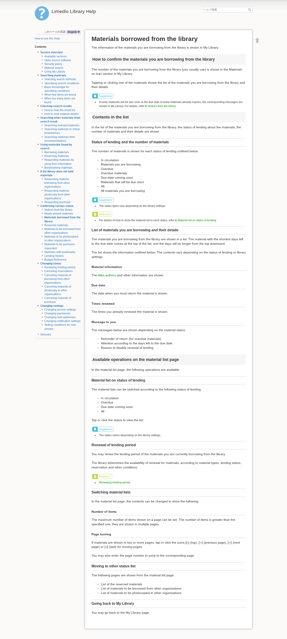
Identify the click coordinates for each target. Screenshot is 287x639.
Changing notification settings (62, 321)
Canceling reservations (58, 271)
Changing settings (51, 305)
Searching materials (53, 75)
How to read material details (61, 114)
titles (101, 275)
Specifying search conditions (61, 83)
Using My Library (54, 71)
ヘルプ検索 (250, 9)
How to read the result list (59, 110)
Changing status (50, 263)
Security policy (53, 64)
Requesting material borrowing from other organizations (57, 183)
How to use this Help (47, 38)
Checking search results (56, 106)
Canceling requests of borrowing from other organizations (57, 279)
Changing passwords (57, 313)
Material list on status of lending (197, 220)
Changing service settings (60, 309)
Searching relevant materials (61, 125)
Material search (53, 67)
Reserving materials (56, 156)
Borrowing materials (56, 152)
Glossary (45, 334)
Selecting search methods (60, 79)
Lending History (54, 255)
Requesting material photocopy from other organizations (57, 194)
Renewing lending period (59, 267)
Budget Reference (55, 259)
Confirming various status (57, 206)
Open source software (57, 60)
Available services (55, 56)
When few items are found (60, 94)
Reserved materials (56, 225)
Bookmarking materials (58, 167)
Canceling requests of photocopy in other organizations (57, 290)
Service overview (51, 52)
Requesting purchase (57, 202)
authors (110, 275)
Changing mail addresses (60, 317)
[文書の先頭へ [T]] (257, 40)
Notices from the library (58, 209)
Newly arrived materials (58, 213)
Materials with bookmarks (59, 252)
